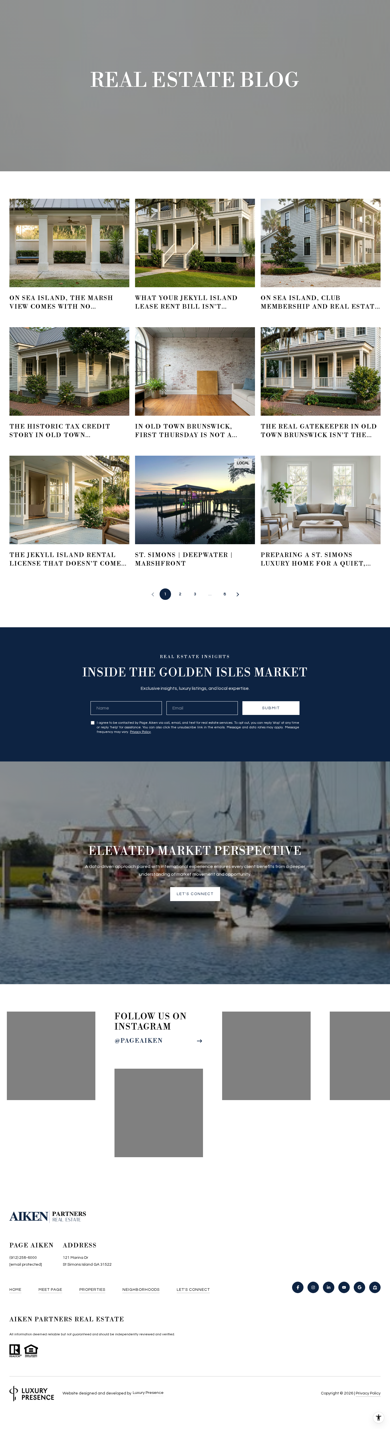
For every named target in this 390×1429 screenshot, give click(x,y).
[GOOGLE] (359, 1287)
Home (15, 1290)
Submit (271, 708)
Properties (92, 1290)
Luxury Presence (148, 1393)
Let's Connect (193, 1290)
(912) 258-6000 (23, 1258)
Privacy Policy (140, 732)
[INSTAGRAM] (313, 1287)
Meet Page (50, 1290)
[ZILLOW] (375, 1287)
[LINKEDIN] (328, 1287)
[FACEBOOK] (297, 1287)
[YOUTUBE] (344, 1287)
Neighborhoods (141, 1290)
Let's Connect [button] (195, 894)
